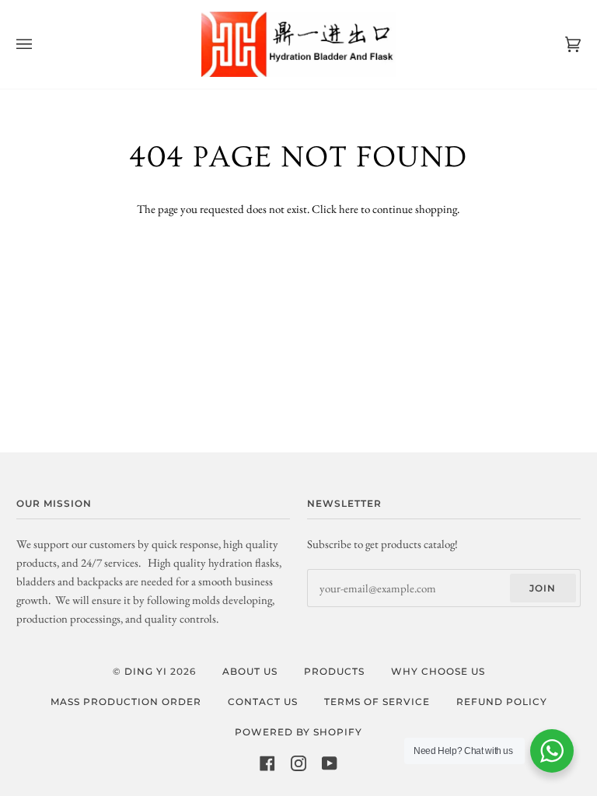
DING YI (145, 671)
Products (334, 671)
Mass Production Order (126, 701)
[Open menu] (39, 44)
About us (250, 671)
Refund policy (501, 701)
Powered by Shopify (298, 732)
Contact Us (263, 701)
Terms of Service (377, 701)
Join (542, 588)
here (348, 208)
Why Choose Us (438, 671)
